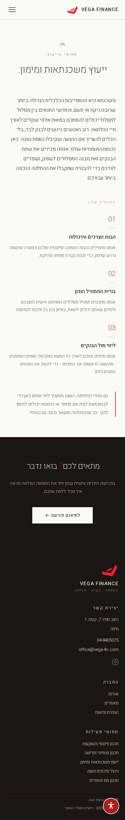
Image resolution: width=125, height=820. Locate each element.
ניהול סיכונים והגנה (103, 771)
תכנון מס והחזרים (104, 780)
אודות (113, 694)
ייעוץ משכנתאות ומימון (99, 762)
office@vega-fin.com (99, 649)
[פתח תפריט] (12, 10)
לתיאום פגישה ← (62, 515)
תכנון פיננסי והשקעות (101, 744)
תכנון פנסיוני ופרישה (102, 753)
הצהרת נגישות (107, 712)
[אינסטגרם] (115, 662)
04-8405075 (108, 640)
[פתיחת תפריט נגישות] (111, 806)
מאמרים (112, 703)
